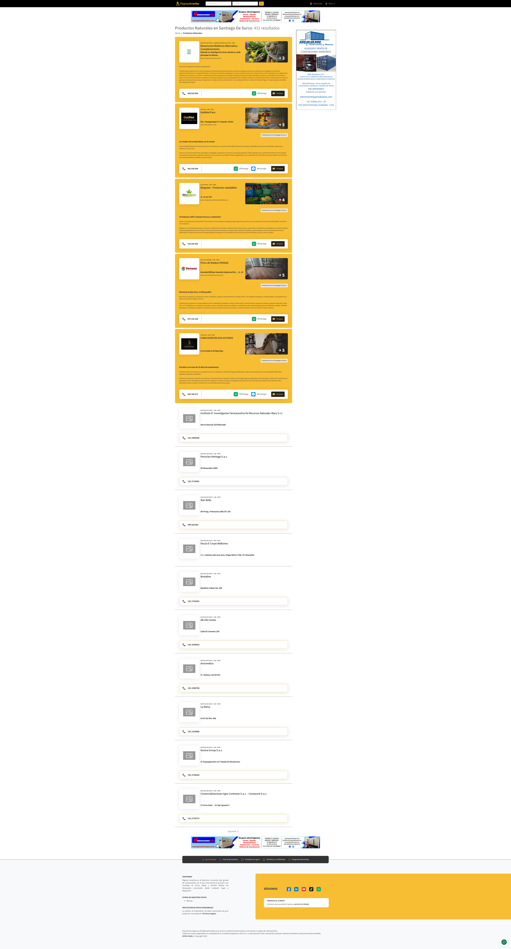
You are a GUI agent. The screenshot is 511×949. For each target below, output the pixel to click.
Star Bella (206, 500)
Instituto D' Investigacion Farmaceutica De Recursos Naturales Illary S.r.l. (242, 413)
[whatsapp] (319, 889)
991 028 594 (193, 168)
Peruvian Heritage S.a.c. (214, 457)
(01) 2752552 (193, 601)
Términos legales (209, 913)
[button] (233, 831)
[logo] (189, 51)
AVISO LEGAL (187, 936)
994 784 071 (193, 394)
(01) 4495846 (193, 437)
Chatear (279, 93)
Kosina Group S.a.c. (212, 750)
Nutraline (206, 576)
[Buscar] (261, 4)
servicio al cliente (301, 904)
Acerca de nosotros (230, 859)
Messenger (262, 168)
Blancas (190, 901)
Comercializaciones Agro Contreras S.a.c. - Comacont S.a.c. (234, 794)
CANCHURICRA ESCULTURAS (217, 338)
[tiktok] (311, 889)
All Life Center (208, 620)
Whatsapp (262, 93)
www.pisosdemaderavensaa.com (212, 275)
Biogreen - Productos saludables (219, 188)
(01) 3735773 (193, 818)
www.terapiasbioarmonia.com (211, 58)
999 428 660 (193, 524)
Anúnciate (317, 3)
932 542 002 (193, 243)
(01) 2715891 (193, 481)
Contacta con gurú (252, 859)
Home (177, 33)
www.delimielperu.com (209, 125)
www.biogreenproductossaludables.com (214, 200)
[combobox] (218, 4)
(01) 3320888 (193, 731)
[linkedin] (296, 889)
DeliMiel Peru (208, 112)
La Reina (205, 707)
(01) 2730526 (193, 775)
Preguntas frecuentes (300, 859)
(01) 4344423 (193, 644)
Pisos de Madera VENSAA (214, 263)
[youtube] (304, 889)
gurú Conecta (210, 859)
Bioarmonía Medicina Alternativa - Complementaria (220, 47)
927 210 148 (193, 318)
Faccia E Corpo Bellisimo (214, 543)
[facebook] (289, 889)
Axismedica (207, 663)
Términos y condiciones (276, 859)
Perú (331, 3)
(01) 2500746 (193, 688)
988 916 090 (193, 93)
